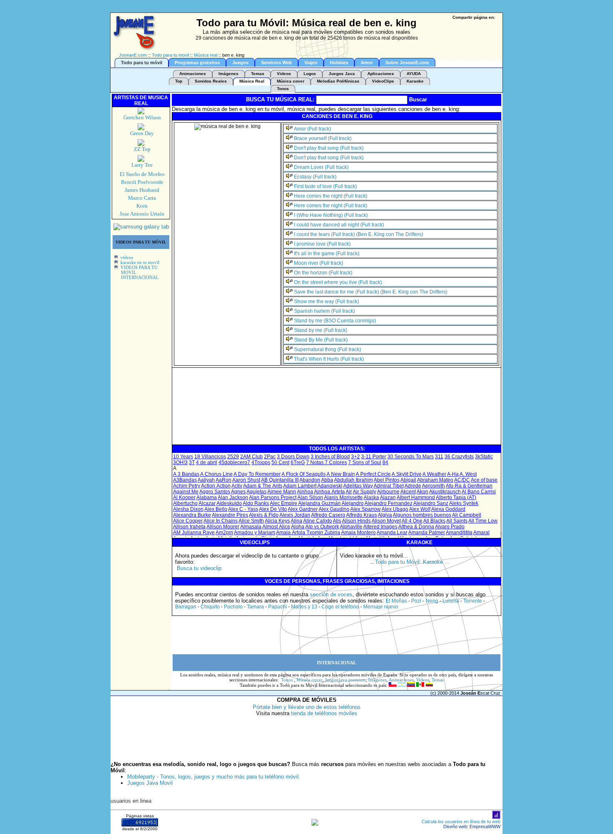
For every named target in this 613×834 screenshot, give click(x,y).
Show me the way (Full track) (326, 301)
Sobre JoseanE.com (407, 62)
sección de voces (331, 594)
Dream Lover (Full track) (321, 167)
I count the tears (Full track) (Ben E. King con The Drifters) (358, 234)
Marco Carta (142, 198)
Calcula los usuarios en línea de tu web (461, 821)
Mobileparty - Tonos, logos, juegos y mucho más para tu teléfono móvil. (213, 777)
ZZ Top (142, 149)
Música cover (290, 81)
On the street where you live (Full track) (338, 282)
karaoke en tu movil (140, 262)
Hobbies (339, 62)
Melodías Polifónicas (338, 81)
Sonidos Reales (211, 81)
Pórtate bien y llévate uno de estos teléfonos (307, 707)
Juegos (240, 62)
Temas (257, 73)
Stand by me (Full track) (320, 330)
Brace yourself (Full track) (323, 138)
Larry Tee (142, 165)
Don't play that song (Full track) (329, 148)
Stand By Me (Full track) (321, 340)
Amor (367, 62)
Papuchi (277, 607)
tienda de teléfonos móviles (324, 713)
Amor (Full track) (312, 129)
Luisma (450, 601)
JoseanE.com (133, 55)
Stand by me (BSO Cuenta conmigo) (335, 321)
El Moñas (396, 601)
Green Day (142, 133)
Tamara (255, 607)
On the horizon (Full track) (323, 273)
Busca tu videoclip (199, 568)
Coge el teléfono (340, 607)
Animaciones (192, 73)
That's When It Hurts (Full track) (329, 359)
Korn (142, 206)
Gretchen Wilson (142, 117)
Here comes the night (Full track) (330, 196)
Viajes (310, 62)
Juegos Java (342, 73)
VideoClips (383, 81)
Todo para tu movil (170, 55)
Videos (284, 73)
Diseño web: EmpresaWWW (471, 826)
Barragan (185, 607)
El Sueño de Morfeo (142, 174)
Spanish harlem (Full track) (324, 311)
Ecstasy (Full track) (315, 177)
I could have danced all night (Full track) (339, 225)
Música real (205, 55)
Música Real (251, 81)
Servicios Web (276, 62)
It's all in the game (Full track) (326, 253)
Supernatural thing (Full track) (327, 349)
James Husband (142, 190)
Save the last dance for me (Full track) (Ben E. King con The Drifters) (370, 292)
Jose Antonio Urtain (142, 214)
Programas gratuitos (197, 62)
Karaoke (415, 81)
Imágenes (229, 73)
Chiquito (210, 607)
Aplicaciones (380, 73)
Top (178, 81)
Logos (310, 73)
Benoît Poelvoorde (142, 182)
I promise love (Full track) (322, 244)
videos (127, 257)
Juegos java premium (345, 679)
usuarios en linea (131, 801)
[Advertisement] (325, 425)
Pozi (416, 601)
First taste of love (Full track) (325, 186)
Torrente (472, 601)
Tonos (283, 88)
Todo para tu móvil (141, 62)
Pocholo (233, 607)
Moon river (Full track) (318, 263)
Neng (432, 601)
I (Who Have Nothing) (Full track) (331, 215)
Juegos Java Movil (150, 783)
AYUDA (414, 73)
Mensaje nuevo (380, 607)
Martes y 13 (304, 607)
